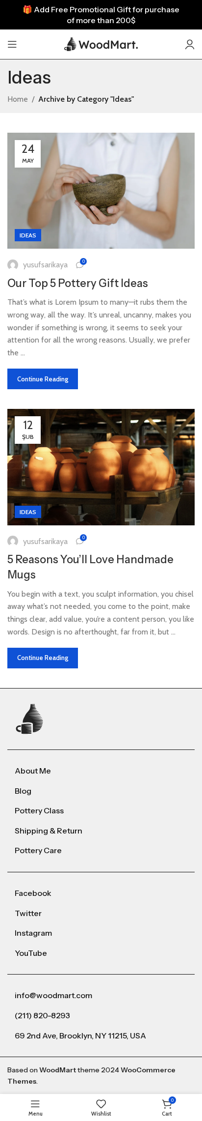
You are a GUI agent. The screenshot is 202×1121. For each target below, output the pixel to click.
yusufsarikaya (45, 264)
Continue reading (42, 379)
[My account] (190, 44)
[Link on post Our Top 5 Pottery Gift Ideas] (101, 191)
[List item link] (101, 771)
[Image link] (30, 718)
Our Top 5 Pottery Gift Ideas (77, 283)
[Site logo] (101, 43)
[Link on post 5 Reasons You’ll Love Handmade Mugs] (101, 467)
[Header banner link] (101, 14)
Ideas (28, 235)
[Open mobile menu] (12, 44)
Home (17, 99)
